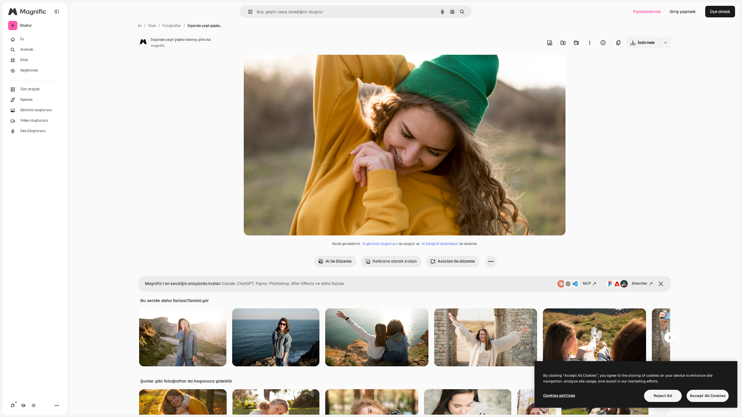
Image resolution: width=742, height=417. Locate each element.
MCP (587, 283)
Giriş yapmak (683, 11)
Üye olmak (720, 11)
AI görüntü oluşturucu (380, 244)
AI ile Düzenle (338, 261)
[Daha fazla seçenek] (589, 42)
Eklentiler (640, 283)
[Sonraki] (669, 337)
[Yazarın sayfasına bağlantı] (143, 43)
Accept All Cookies (707, 395)
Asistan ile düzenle (456, 261)
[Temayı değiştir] (33, 405)
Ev (140, 25)
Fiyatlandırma (647, 11)
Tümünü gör (198, 300)
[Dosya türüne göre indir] (665, 42)
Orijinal (280, 66)
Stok (152, 25)
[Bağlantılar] (12, 405)
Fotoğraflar (171, 25)
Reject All (663, 395)
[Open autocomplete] (248, 12)
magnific (158, 45)
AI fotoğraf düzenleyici (440, 244)
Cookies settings (559, 395)
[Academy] (23, 405)
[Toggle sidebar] (56, 11)
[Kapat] (660, 283)
